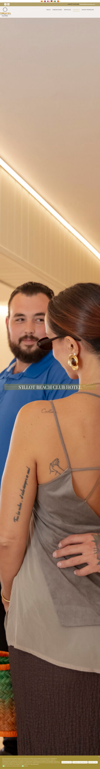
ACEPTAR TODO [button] (93, 762)
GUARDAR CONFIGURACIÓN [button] (80, 762)
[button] (3, 766)
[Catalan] (42, 1)
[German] (52, 1)
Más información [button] (35, 764)
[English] (45, 1)
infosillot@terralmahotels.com (87, 4)
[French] (48, 1)
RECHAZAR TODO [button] (66, 762)
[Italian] (55, 1)
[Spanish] (58, 1)
